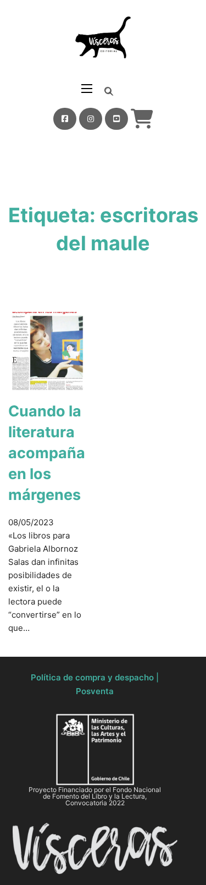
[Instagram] (90, 119)
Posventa (95, 691)
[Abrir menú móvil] (86, 88)
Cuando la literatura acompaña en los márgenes (46, 452)
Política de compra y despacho (92, 677)
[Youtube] (116, 119)
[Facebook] (64, 119)
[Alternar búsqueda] (108, 91)
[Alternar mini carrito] (142, 119)
